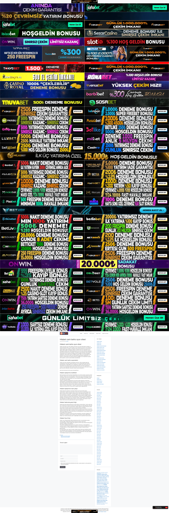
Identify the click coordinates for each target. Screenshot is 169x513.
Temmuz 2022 (99, 443)
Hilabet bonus (99, 476)
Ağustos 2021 (99, 459)
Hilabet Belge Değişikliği (101, 366)
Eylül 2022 (98, 440)
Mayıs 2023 (99, 429)
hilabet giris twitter (101, 484)
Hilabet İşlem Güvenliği (101, 353)
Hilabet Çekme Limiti (100, 347)
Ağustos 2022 (99, 441)
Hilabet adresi (104, 474)
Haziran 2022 (99, 444)
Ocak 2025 (99, 401)
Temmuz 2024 (99, 408)
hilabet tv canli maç (106, 496)
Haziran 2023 (99, 428)
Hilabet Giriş (86, 333)
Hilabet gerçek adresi (101, 483)
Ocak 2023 (99, 435)
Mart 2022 (99, 449)
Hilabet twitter (100, 497)
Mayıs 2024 (99, 411)
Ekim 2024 (99, 404)
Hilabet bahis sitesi (105, 475)
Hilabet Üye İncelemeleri (101, 362)
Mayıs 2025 (99, 398)
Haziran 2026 (99, 393)
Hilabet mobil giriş (102, 491)
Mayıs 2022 (99, 446)
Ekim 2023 (99, 422)
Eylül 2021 (98, 458)
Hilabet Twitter (98, 333)
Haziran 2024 (99, 410)
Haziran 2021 (99, 462)
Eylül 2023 (99, 423)
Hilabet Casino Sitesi (103, 481)
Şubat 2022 (99, 450)
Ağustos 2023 (99, 425)
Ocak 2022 (99, 452)
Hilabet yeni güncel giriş (102, 500)
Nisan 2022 (99, 447)
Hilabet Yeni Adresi (105, 333)
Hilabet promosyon (99, 494)
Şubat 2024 (99, 416)
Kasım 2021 (99, 455)
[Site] (42, 111)
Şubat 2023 (99, 434)
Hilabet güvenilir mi (101, 490)
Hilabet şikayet (100, 501)
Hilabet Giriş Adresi (103, 486)
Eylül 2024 (99, 405)
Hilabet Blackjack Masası (101, 350)
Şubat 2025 (99, 399)
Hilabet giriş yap (100, 487)
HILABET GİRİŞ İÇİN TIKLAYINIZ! (84, 62)
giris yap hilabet (102, 472)
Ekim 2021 (98, 456)
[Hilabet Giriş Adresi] (64, 333)
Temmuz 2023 (99, 426)
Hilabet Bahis (99, 475)
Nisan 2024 (99, 413)
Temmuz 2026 (99, 392)
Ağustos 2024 (99, 407)
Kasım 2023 (99, 420)
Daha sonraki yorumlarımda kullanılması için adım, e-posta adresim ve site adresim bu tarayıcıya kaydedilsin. (76, 464)
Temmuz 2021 (99, 461)
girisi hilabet (98, 472)
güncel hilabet (106, 472)
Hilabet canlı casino (100, 479)
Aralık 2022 (99, 437)
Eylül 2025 (98, 395)
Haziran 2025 (99, 396)
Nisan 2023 (99, 431)
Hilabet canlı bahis (103, 477)
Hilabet (81, 333)
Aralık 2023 (99, 419)
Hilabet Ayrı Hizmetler (101, 369)
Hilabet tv (101, 496)
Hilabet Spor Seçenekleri (101, 359)
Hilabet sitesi (103, 495)
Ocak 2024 (99, 417)
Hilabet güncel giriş (103, 488)
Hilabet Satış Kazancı (100, 365)
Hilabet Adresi (99, 341)
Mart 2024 (99, 414)
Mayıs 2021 (99, 464)
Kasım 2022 (99, 438)
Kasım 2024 (99, 402)
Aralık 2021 (99, 453)
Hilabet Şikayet (92, 333)
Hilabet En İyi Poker (100, 368)
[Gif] (84, 156)
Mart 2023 (99, 432)
